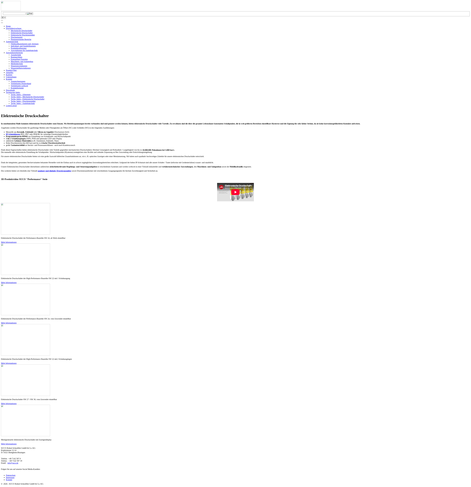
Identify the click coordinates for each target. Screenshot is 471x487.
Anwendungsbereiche (14, 53)
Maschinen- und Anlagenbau (22, 61)
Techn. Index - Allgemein (21, 95)
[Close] (2, 22)
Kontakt (9, 79)
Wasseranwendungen (19, 66)
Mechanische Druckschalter (21, 31)
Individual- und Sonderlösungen (23, 46)
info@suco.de (12, 463)
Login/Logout (11, 106)
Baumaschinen (16, 57)
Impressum (10, 477)
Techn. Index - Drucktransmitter (23, 101)
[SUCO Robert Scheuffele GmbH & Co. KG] (11, 10)
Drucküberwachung (13, 28)
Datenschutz (10, 475)
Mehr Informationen (9, 242)
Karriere (9, 75)
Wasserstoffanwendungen (21, 68)
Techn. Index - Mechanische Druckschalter (27, 97)
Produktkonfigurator (18, 48)
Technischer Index (13, 92)
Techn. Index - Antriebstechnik (23, 103)
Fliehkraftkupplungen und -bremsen (25, 44)
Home (8, 26)
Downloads (10, 90)
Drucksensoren (16, 37)
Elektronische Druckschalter (22, 33)
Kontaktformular (17, 88)
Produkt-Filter (11, 70)
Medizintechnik (17, 64)
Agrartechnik (16, 55)
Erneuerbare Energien (19, 59)
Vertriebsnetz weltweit (19, 86)
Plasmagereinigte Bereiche (21, 39)
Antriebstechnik (12, 42)
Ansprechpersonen (18, 81)
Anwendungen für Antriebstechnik (24, 50)
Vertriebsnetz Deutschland (21, 84)
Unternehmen (11, 77)
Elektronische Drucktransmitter (23, 35)
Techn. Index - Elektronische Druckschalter (27, 99)
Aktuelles (9, 72)
